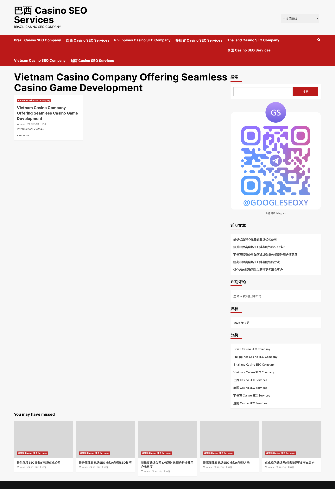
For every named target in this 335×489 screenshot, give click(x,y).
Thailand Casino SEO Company (253, 40)
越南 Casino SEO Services (92, 61)
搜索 (234, 76)
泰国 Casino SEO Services (249, 50)
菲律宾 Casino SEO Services (198, 40)
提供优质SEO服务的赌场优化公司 (255, 239)
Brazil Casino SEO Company (37, 40)
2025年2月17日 (38, 124)
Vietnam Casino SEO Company (40, 60)
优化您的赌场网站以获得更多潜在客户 (258, 269)
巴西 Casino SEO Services (50, 15)
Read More (23, 135)
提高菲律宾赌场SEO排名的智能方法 (256, 262)
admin (23, 124)
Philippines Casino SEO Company (142, 40)
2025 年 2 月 (241, 322)
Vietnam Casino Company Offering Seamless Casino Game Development (47, 113)
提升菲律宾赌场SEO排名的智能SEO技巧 (259, 247)
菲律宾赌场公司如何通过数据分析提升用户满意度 (265, 254)
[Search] (318, 40)
